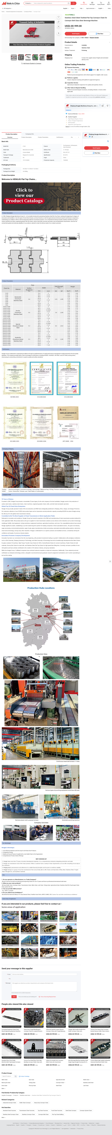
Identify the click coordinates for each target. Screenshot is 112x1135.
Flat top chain (32, 1085)
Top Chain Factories (43, 1110)
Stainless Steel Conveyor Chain (11, 1114)
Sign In (67, 126)
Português (28, 1125)
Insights (97, 1123)
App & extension (90, 8)
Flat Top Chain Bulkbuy (58, 1114)
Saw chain (31, 1079)
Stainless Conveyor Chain (28, 1114)
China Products (23, 1123)
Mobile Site (91, 1123)
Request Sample (94, 37)
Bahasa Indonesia (101, 1125)
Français (35, 1125)
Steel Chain (59, 1085)
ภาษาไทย (83, 1125)
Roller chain (86, 1079)
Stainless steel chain (88, 1082)
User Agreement (65, 1128)
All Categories (7, 8)
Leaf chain (86, 1085)
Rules (109, 8)
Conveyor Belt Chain (43, 1114)
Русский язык (41, 1125)
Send (14, 996)
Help (81, 8)
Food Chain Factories (56, 1110)
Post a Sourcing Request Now (47, 996)
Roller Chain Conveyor (25, 1102)
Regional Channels (75, 1123)
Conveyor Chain (37, 11)
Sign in (108, 4)
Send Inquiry (76, 33)
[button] (75, 137)
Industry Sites (67, 1123)
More (3, 1117)
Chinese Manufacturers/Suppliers (36, 1123)
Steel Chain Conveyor (71, 1110)
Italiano (48, 1125)
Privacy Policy (80, 1128)
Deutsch (53, 1125)
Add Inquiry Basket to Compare (32, 63)
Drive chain (4, 1085)
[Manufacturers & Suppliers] (11, 3)
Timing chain (32, 1082)
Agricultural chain (60, 1079)
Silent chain (4, 1079)
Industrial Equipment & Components (14, 11)
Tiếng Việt (93, 1125)
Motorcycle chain (6, 1082)
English (17, 1125)
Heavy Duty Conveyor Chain (41, 1102)
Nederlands (59, 1125)
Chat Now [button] (100, 33)
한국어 (69, 1125)
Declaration (73, 1128)
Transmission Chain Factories (26, 1110)
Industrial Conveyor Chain (9, 1102)
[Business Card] (108, 141)
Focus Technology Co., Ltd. (45, 1128)
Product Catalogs (24, 1076)
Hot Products (16, 1123)
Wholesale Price (58, 1123)
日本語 (73, 1125)
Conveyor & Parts (28, 11)
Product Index (84, 1123)
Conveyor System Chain (86, 1110)
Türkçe (88, 1125)
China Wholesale (49, 1123)
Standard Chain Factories (9, 1110)
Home (3, 11)
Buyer (72, 8)
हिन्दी (78, 1125)
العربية (64, 1125)
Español (23, 1125)
